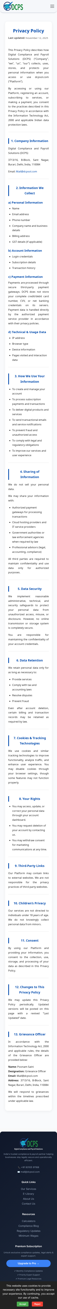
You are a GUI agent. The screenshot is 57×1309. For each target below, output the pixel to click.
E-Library (28, 1193)
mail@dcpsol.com (30, 1171)
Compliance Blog (28, 1225)
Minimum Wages (28, 1235)
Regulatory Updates (28, 1230)
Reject (37, 1304)
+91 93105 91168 (30, 1167)
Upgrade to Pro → (28, 1263)
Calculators (28, 1221)
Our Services (28, 1188)
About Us (28, 1198)
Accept (22, 1304)
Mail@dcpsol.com (26, 171)
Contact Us (28, 1203)
